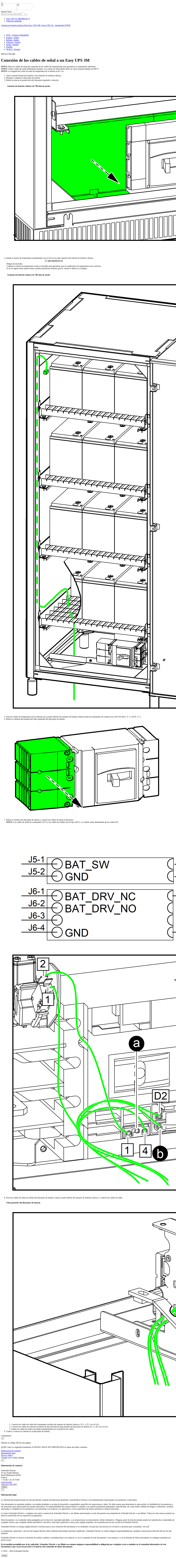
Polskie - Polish (12, 38)
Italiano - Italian (12, 40)
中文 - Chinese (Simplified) (17, 35)
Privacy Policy (7, 1455)
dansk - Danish (12, 45)
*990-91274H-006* (9, 1484)
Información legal (8, 1453)
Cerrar (4, 1487)
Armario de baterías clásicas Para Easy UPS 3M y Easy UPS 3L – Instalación (33, 25)
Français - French (13, 42)
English (9, 47)
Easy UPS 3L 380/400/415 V (18, 19)
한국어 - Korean (13, 49)
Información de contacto (11, 1451)
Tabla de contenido (14, 21)
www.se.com (6, 1482)
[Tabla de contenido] (2, 28)
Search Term (6, 12)
